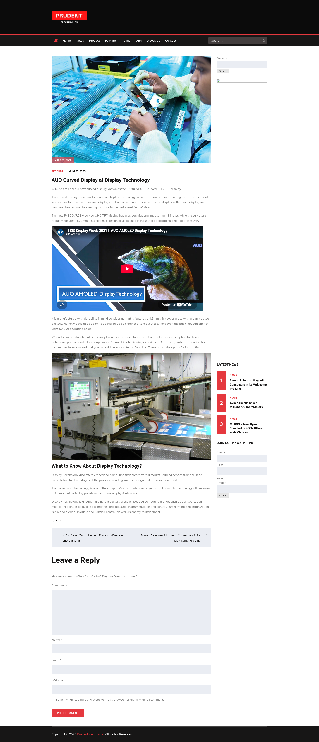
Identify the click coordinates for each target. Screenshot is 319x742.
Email (56, 660)
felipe (58, 520)
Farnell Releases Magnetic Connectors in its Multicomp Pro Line (248, 385)
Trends (125, 40)
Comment (59, 585)
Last (220, 477)
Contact (170, 40)
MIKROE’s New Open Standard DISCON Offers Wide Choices (246, 428)
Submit (223, 495)
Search (222, 58)
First (220, 465)
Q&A (139, 40)
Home (67, 40)
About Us (153, 40)
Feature (110, 40)
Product (94, 40)
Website (57, 680)
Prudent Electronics (90, 734)
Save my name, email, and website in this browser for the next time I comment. (110, 699)
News (80, 40)
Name (57, 639)
